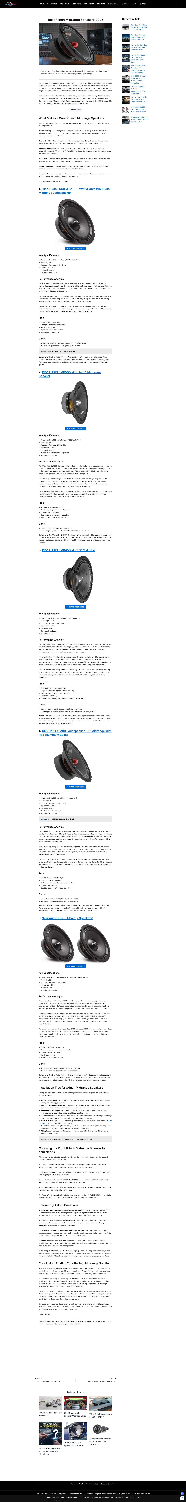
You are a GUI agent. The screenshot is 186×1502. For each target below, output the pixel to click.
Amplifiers (76, 4)
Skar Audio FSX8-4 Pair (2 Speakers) (67, 918)
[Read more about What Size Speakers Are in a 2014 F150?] (100, 1404)
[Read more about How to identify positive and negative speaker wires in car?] (50, 1434)
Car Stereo (52, 4)
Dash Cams (64, 4)
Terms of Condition (108, 1484)
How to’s (142, 4)
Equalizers (89, 4)
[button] (182, 4)
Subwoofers (113, 4)
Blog (134, 4)
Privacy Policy (94, 1484)
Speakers (101, 4)
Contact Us (83, 1484)
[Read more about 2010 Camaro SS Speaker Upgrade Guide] (75, 1403)
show (79, 109)
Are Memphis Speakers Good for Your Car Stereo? (100, 1442)
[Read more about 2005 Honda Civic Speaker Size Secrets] (75, 1431)
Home (42, 4)
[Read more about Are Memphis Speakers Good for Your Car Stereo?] (100, 1429)
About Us (74, 1484)
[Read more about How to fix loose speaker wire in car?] (50, 1403)
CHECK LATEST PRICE (75, 249)
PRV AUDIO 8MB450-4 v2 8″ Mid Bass (68, 550)
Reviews (125, 4)
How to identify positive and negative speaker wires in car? (50, 1451)
